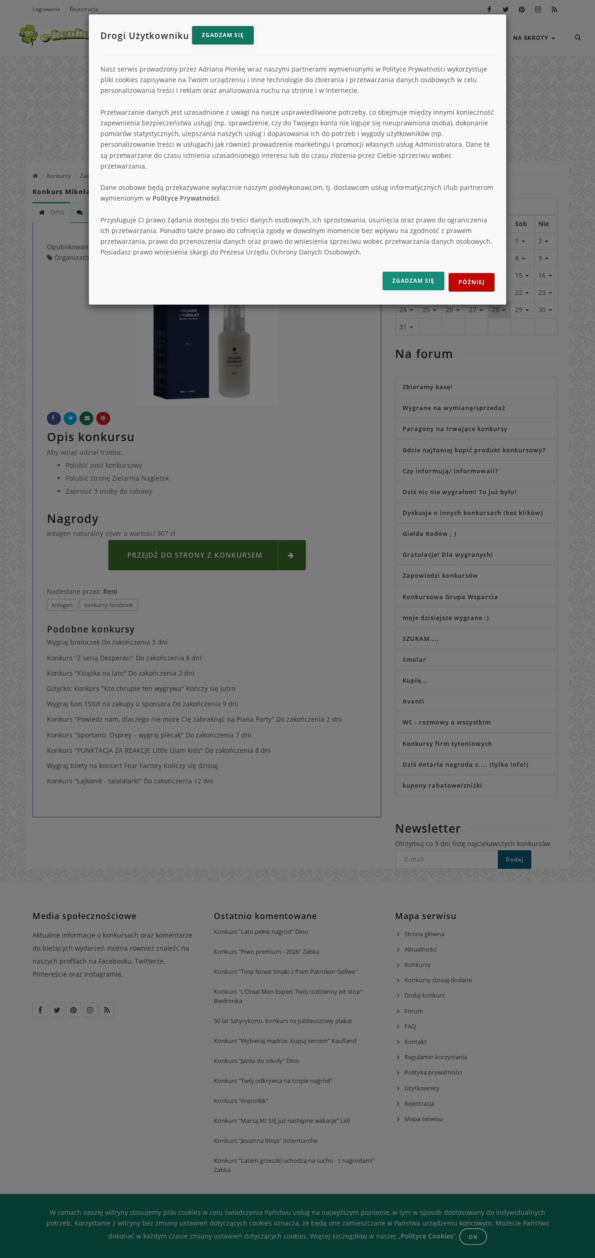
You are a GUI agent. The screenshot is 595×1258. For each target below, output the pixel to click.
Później (471, 282)
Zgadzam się (223, 35)
